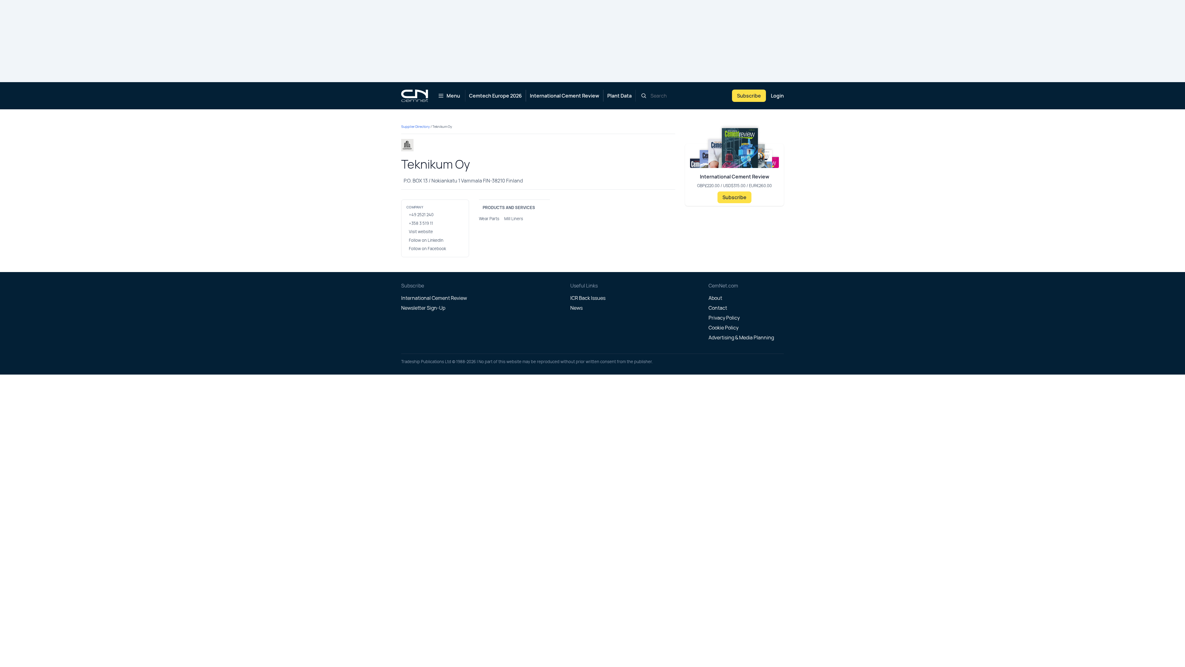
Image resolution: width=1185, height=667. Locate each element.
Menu (453, 95)
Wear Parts (489, 218)
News (576, 307)
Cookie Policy (723, 327)
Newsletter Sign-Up (423, 307)
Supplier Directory (415, 126)
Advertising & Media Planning (741, 337)
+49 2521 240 (421, 214)
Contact (718, 307)
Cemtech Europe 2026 (495, 95)
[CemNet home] (414, 96)
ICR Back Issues (587, 298)
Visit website (421, 231)
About (715, 298)
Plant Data (619, 95)
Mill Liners (513, 218)
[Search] (644, 96)
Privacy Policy (724, 317)
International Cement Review (564, 95)
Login (777, 95)
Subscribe (749, 95)
